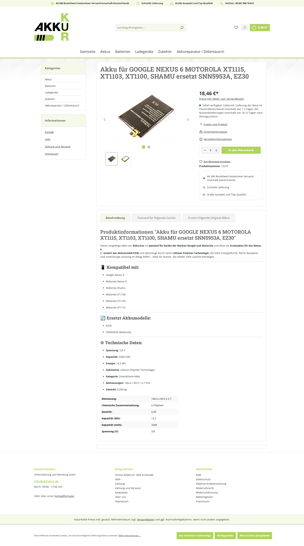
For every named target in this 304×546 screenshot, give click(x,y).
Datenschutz (203, 479)
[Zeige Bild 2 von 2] (148, 147)
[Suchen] (182, 27)
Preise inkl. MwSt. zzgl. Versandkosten (221, 98)
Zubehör (50, 99)
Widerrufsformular (207, 492)
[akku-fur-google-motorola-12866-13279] (146, 116)
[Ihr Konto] (244, 27)
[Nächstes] (188, 119)
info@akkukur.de (46, 481)
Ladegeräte (51, 92)
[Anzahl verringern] (204, 150)
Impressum (51, 153)
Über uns (120, 497)
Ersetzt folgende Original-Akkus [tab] (209, 218)
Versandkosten (145, 519)
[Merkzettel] (236, 27)
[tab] (115, 218)
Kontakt (49, 132)
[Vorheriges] (104, 119)
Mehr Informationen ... (130, 535)
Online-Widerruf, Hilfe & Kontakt (134, 475)
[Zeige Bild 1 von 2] (143, 147)
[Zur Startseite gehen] (51, 27)
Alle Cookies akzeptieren (255, 535)
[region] (146, 127)
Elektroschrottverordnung (211, 483)
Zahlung (120, 483)
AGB (198, 475)
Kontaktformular (64, 496)
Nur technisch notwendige (195, 535)
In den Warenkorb (241, 150)
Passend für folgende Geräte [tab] (157, 218)
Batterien (50, 86)
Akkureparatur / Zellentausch (62, 105)
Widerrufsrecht (205, 488)
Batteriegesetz (204, 497)
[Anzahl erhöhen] (216, 150)
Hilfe (47, 139)
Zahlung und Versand (57, 146)
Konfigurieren (225, 535)
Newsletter (121, 492)
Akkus (48, 79)
